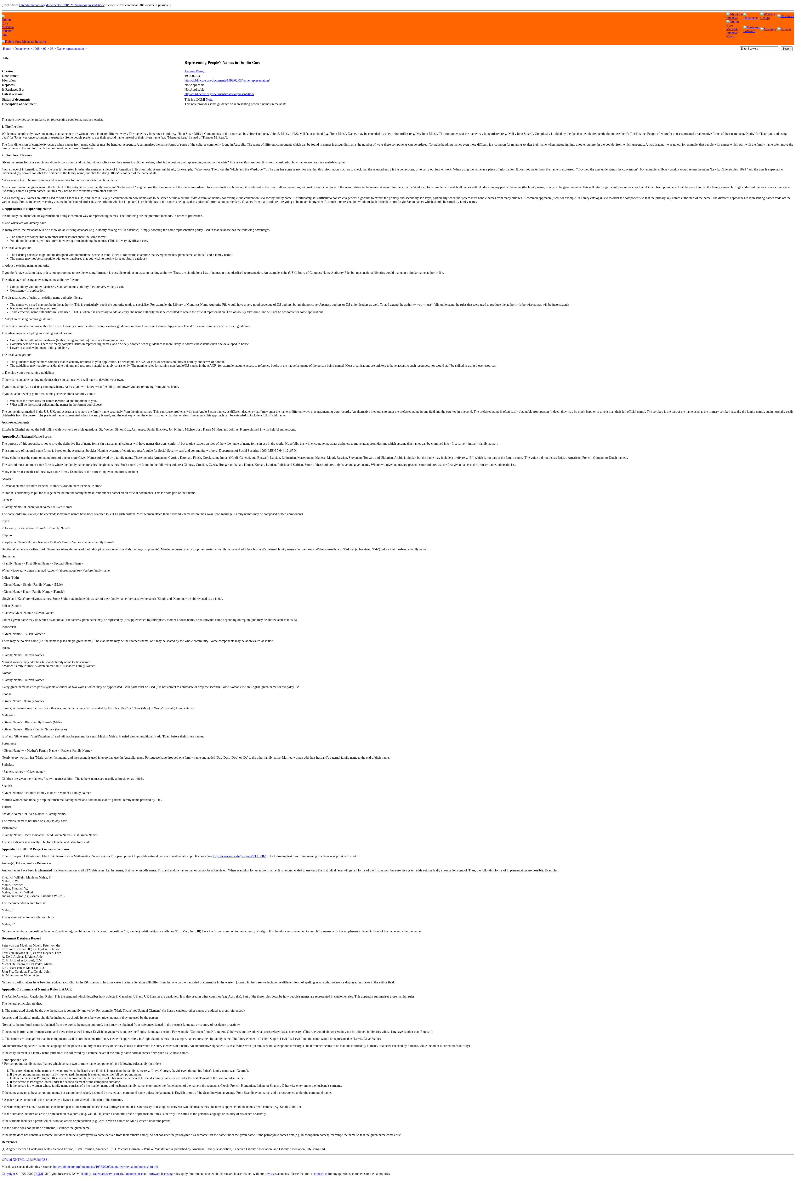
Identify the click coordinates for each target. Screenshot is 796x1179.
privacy (269, 1173)
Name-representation (70, 48)
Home (7, 48)
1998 (36, 48)
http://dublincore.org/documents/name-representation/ (219, 94)
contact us (320, 1173)
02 (44, 48)
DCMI (38, 1173)
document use (134, 1173)
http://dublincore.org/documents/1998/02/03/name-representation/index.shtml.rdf (105, 1166)
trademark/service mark (107, 1173)
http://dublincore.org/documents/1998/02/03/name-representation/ (61, 5)
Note (209, 99)
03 (51, 48)
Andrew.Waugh (194, 71)
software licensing (161, 1173)
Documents (22, 48)
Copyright (8, 1173)
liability (86, 1173)
